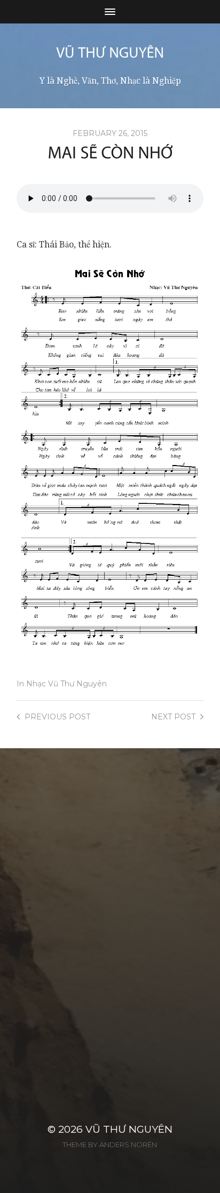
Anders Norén (128, 1144)
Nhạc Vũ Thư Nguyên (66, 683)
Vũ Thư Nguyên (128, 1129)
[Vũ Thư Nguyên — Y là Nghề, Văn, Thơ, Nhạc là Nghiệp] (110, 52)
